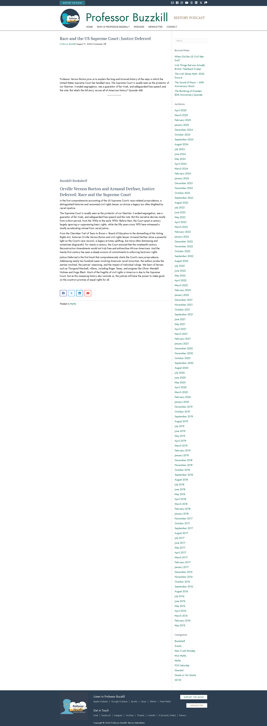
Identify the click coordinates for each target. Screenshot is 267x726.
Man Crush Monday (185, 651)
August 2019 (181, 421)
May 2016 (180, 606)
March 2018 (181, 504)
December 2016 (183, 572)
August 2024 (181, 144)
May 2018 (180, 494)
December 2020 (184, 348)
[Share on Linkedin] (79, 293)
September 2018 (184, 475)
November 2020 (184, 353)
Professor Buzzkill (67, 44)
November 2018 (183, 465)
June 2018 (180, 489)
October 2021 (182, 309)
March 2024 (181, 168)
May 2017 (180, 548)
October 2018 (182, 470)
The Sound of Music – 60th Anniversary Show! (189, 84)
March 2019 (181, 445)
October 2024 (182, 134)
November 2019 (184, 407)
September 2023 (184, 198)
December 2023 (184, 183)
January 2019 (182, 455)
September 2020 (184, 363)
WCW (178, 680)
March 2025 (181, 115)
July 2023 (180, 207)
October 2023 (182, 193)
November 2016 (184, 577)
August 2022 (181, 261)
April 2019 (180, 441)
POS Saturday (182, 665)
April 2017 (180, 552)
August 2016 (181, 591)
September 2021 (184, 314)
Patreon (182, 715)
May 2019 (180, 436)
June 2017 (180, 543)
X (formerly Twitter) (167, 715)
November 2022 (184, 246)
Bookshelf (180, 641)
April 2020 (181, 387)
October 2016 (182, 582)
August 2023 (181, 203)
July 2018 (179, 484)
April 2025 (180, 110)
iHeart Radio (165, 701)
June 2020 (180, 377)
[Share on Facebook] (63, 293)
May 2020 (180, 382)
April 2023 (180, 222)
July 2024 (180, 149)
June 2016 (180, 601)
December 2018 (183, 460)
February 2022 (183, 290)
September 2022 (184, 256)
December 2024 (184, 130)
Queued (179, 670)
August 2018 (181, 480)
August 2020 (181, 368)
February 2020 (183, 397)
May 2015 (180, 625)
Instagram (118, 715)
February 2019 (183, 450)
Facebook (106, 715)
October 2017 (182, 523)
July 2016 (179, 596)
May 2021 (180, 324)
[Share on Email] (87, 293)
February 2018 (182, 509)
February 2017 (182, 562)
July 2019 (179, 426)
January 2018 (182, 514)
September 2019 (184, 416)
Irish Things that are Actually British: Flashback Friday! (190, 67)
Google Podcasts (119, 701)
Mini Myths (180, 656)
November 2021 (184, 305)
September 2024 (184, 139)
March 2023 (181, 227)
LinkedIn (151, 715)
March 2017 (181, 557)
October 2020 (182, 358)
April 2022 (180, 280)
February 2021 (183, 339)
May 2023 (180, 217)
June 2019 (180, 431)
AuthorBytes (139, 722)
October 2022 (182, 251)
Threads (140, 715)
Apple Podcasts (100, 701)
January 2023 (182, 237)
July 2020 (180, 373)
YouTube (130, 715)
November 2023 (184, 188)
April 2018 (180, 499)
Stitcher (153, 701)
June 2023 (180, 212)
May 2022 (180, 275)
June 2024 (180, 154)
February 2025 (183, 120)
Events (178, 646)
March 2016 (181, 616)
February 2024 (183, 173)
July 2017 (179, 538)
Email (95, 715)
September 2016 (184, 586)
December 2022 (184, 241)
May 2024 (180, 159)
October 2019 (182, 411)
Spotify (134, 701)
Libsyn (143, 701)
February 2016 (183, 620)
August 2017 (181, 533)
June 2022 (180, 271)
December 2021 (183, 300)
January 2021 (182, 343)
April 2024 (181, 164)
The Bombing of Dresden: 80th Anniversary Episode (188, 93)
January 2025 (182, 125)
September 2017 (184, 528)
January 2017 (182, 567)
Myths (73, 304)
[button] (72, 3)
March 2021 (181, 334)
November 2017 (183, 518)
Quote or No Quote (185, 675)
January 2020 (182, 402)
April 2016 (180, 611)
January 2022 (182, 295)
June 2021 (180, 319)
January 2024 (182, 178)
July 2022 (180, 266)
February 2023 (183, 232)
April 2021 (180, 329)
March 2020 (181, 392)
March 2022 (181, 285)
